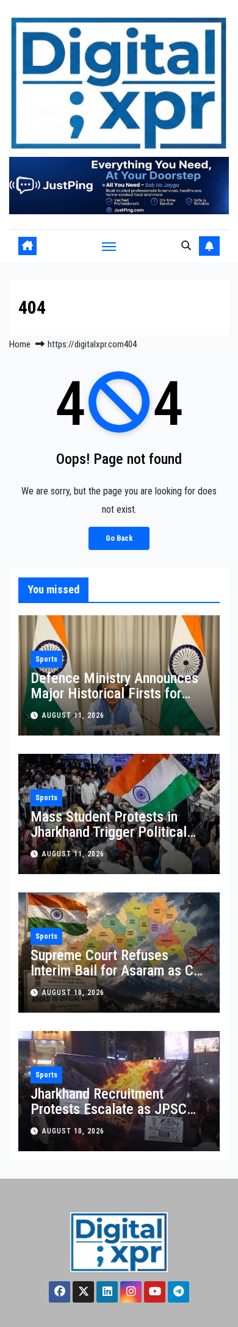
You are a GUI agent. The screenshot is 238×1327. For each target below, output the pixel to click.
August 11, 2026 (73, 715)
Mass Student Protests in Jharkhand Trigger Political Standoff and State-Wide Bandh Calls (109, 839)
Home (20, 344)
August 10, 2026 (73, 992)
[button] (186, 245)
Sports (46, 659)
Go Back (119, 538)
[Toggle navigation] (109, 246)
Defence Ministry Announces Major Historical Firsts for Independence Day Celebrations (114, 701)
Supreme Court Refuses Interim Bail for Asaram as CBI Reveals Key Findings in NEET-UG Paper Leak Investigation (119, 978)
